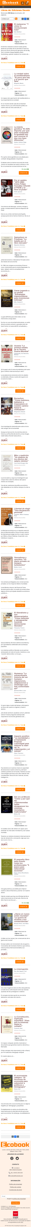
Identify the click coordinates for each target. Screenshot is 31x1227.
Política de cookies (15, 1187)
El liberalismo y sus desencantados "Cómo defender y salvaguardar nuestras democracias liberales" (21, 619)
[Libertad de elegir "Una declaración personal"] (7, 516)
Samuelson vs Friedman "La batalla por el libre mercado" (21, 240)
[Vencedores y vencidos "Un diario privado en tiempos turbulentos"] (7, 565)
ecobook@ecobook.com (16, 1176)
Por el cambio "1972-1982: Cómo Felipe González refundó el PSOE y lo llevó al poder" (22, 185)
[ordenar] (16, 19)
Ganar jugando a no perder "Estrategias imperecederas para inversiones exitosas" (21, 295)
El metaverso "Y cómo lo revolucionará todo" (21, 27)
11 (25, 18)
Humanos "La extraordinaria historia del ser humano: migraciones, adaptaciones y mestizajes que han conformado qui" (21, 680)
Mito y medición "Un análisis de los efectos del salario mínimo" (21, 458)
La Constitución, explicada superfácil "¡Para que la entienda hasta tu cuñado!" (21, 1021)
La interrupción (21, 969)
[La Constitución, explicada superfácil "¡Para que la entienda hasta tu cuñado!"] (7, 1024)
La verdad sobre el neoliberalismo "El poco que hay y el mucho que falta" (22, 77)
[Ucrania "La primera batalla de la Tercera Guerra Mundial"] (7, 353)
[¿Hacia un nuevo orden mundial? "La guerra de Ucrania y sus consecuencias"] (7, 921)
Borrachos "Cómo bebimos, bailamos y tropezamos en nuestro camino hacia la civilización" (21, 404)
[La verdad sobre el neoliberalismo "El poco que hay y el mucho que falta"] (7, 81)
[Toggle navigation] (2, 7)
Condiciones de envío (15, 1190)
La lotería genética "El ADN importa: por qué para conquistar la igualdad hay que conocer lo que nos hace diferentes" (22, 133)
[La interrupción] (7, 977)
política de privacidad (19, 1199)
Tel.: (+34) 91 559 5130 (16, 1172)
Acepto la (16, 1199)
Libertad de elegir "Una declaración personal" (22, 510)
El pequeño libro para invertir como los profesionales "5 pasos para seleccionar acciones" (21, 865)
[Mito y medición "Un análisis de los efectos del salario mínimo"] (7, 463)
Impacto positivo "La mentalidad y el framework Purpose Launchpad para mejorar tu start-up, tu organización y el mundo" (22, 743)
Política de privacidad (15, 1184)
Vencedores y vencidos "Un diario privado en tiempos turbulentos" (22, 561)
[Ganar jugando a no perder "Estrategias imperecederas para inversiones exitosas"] (7, 298)
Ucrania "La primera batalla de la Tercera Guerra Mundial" (21, 348)
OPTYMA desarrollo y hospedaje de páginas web (15, 1225)
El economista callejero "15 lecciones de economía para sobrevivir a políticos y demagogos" (21, 1081)
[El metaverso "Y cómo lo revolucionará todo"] (7, 32)
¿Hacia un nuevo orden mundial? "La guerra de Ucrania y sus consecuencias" (21, 917)
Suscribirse (15, 1203)
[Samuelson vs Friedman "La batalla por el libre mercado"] (7, 245)
